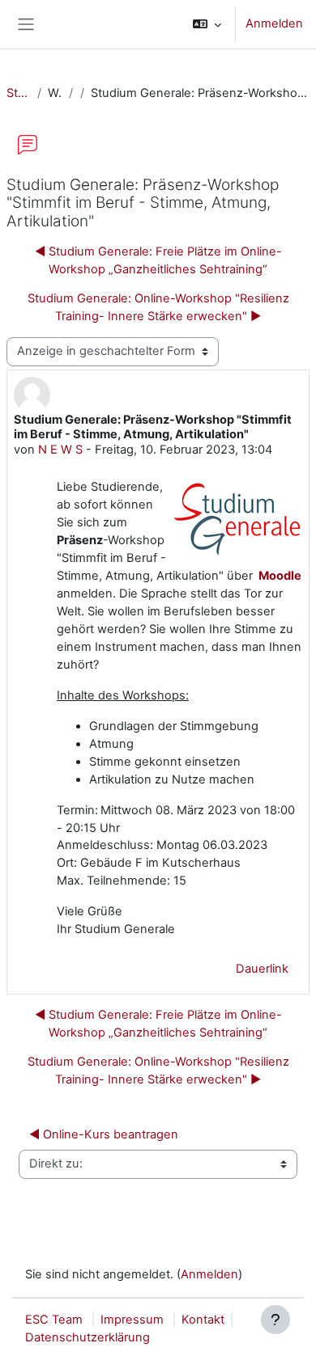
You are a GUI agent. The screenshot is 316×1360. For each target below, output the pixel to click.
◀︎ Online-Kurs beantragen (103, 1134)
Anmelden (274, 23)
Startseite (18, 93)
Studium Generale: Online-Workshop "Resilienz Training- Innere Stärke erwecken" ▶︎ (158, 307)
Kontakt (202, 1319)
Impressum (132, 1319)
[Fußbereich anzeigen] (275, 1319)
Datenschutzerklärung (87, 1337)
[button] (207, 24)
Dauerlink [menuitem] (262, 968)
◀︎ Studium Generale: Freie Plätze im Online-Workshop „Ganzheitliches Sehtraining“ (158, 260)
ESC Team (54, 1319)
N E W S (60, 449)
